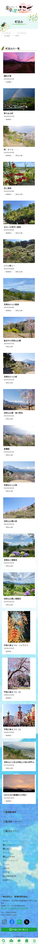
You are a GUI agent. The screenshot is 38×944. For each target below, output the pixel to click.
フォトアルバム (19, 8)
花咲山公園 (18, 155)
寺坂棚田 (8, 82)
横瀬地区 (8, 119)
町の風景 (7, 36)
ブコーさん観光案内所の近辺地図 (15, 908)
